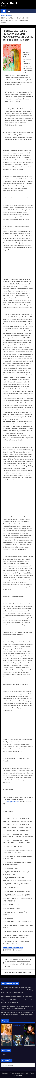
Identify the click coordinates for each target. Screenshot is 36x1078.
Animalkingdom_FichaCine (21, 1025)
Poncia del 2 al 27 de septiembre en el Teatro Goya (16, 996)
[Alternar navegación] (8, 11)
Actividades (14, 947)
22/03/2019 (8, 950)
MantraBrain (19, 1075)
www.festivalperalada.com (11, 802)
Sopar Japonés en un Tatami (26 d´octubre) (18, 972)
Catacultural (9, 3)
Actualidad (6, 947)
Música (21, 947)
